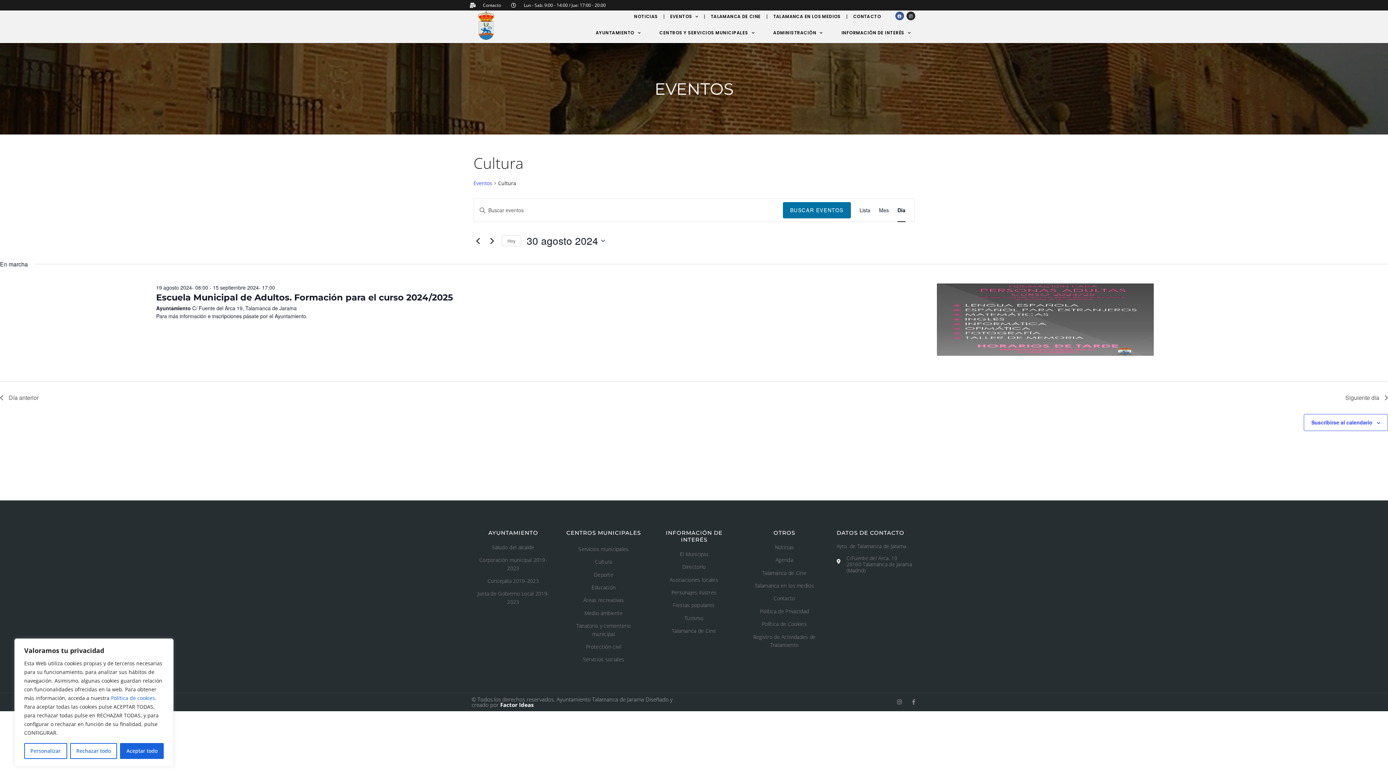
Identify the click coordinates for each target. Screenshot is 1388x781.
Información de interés (872, 33)
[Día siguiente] (492, 240)
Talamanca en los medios (807, 16)
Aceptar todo (142, 750)
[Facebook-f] (913, 702)
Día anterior (24, 397)
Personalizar (45, 750)
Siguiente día (1362, 397)
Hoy (511, 241)
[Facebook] (899, 16)
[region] (94, 703)
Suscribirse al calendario (1341, 422)
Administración (794, 33)
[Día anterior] (478, 240)
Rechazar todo (93, 750)
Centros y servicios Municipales (703, 33)
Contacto (867, 16)
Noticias (645, 16)
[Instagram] (911, 16)
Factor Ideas (517, 704)
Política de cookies (133, 698)
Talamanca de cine (736, 16)
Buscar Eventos (817, 210)
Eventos (681, 16)
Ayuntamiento (615, 33)
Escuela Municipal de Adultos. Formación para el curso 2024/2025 (304, 297)
